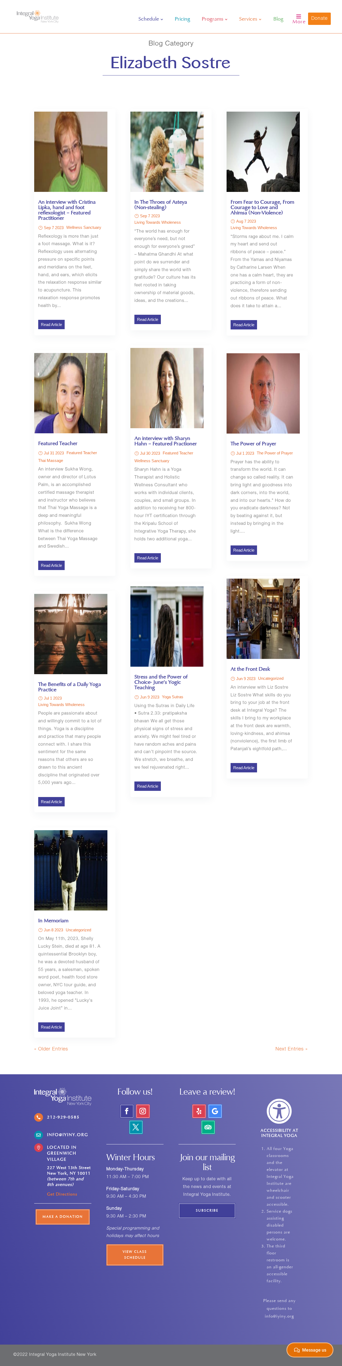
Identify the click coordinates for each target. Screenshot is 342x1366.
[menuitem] (150, 19)
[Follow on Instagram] (143, 1111)
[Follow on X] (136, 1127)
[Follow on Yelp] (199, 1111)
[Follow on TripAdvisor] (208, 1127)
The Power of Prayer (253, 444)
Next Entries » (291, 1049)
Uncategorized (78, 930)
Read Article (51, 324)
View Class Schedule (135, 1254)
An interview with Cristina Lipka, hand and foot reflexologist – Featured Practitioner (67, 210)
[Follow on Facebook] (127, 1111)
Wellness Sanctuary (83, 227)
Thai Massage (50, 460)
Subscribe (207, 1210)
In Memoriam (53, 921)
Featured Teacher (57, 443)
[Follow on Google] (215, 1111)
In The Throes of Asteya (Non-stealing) (160, 205)
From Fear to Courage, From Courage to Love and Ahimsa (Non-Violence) (262, 208)
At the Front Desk (250, 669)
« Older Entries (51, 1049)
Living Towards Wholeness (61, 704)
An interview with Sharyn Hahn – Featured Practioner (165, 441)
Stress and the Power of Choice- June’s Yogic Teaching (161, 682)
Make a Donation (62, 1217)
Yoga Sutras (172, 697)
